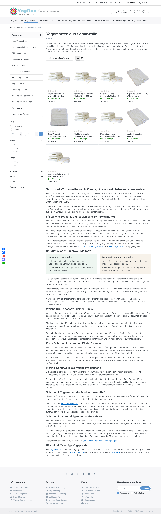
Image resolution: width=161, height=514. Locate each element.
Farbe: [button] (12, 176)
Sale (96, 3)
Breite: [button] (12, 140)
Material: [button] (13, 171)
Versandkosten (35, 511)
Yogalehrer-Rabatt (84, 3)
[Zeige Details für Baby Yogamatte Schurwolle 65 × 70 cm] (59, 117)
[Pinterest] (94, 474)
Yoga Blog (131, 3)
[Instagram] (77, 474)
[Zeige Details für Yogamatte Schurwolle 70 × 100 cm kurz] (138, 77)
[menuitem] (17, 20)
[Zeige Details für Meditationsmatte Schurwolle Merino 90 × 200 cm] (111, 117)
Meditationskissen (77, 452)
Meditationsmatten (69, 403)
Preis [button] (12, 122)
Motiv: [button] (12, 182)
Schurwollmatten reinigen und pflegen (100, 441)
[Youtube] (89, 474)
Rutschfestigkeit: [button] (17, 187)
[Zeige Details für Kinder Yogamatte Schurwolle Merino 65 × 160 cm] (111, 77)
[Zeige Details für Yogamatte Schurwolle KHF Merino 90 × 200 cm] (59, 157)
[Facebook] (66, 474)
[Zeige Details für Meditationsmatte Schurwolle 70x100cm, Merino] (138, 117)
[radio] (77, 58)
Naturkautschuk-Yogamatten (91, 246)
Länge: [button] (13, 158)
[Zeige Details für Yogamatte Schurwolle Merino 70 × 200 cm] (59, 77)
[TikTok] (83, 474)
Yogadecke (115, 452)
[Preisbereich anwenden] (41, 134)
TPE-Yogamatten (116, 246)
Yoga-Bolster (55, 449)
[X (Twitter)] (72, 474)
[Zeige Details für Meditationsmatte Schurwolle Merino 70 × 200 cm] (85, 117)
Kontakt (103, 3)
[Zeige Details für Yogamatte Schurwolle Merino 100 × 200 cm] (85, 77)
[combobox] (75, 11)
